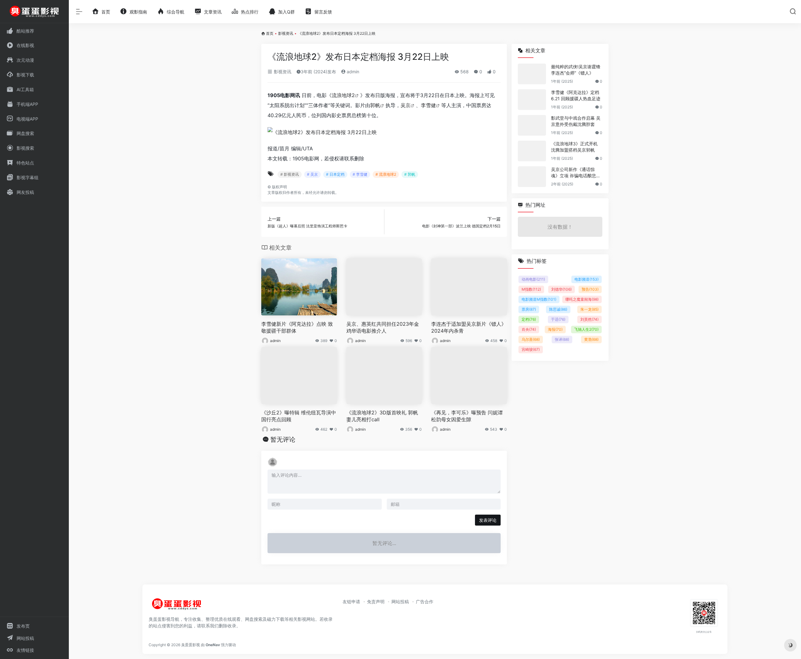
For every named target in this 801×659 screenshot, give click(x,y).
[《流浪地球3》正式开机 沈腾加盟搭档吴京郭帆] (532, 151)
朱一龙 (589, 309)
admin (352, 71)
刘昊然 (589, 319)
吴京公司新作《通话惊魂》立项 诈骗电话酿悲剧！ (573, 173)
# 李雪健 (360, 174)
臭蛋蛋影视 (190, 644)
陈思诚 (558, 309)
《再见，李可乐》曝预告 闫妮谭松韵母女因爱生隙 (467, 416)
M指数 (531, 289)
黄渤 (591, 339)
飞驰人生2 (586, 329)
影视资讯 (285, 33)
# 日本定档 (335, 174)
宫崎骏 (531, 349)
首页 (269, 33)
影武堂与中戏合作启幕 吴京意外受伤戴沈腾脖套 (575, 121)
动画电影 (533, 279)
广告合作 (424, 601)
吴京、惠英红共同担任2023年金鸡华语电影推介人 (382, 327)
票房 (529, 309)
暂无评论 (282, 439)
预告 (590, 289)
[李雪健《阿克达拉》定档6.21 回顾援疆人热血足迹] (532, 99)
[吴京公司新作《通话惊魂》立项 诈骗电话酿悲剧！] (532, 176)
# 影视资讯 (289, 174)
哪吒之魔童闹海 (582, 299)
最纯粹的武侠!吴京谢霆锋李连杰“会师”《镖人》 (575, 69)
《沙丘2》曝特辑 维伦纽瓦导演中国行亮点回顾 (298, 416)
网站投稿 (400, 601)
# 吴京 (312, 174)
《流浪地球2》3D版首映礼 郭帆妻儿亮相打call (382, 416)
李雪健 (428, 105)
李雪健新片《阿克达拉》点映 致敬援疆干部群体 (297, 327)
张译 (562, 339)
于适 (558, 319)
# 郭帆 (409, 174)
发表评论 (488, 520)
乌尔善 (531, 339)
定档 (529, 319)
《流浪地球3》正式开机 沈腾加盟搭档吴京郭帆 (574, 147)
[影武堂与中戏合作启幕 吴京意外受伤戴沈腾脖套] (532, 125)
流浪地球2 (343, 95)
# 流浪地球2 (385, 174)
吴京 (405, 105)
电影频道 (586, 279)
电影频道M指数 (539, 299)
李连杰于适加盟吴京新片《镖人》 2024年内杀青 (468, 327)
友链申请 (351, 601)
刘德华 (561, 289)
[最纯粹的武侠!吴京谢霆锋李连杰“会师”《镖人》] (532, 74)
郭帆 (375, 105)
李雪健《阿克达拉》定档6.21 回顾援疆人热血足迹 (575, 95)
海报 (555, 329)
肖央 (529, 329)
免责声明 (376, 601)
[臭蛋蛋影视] (177, 607)
